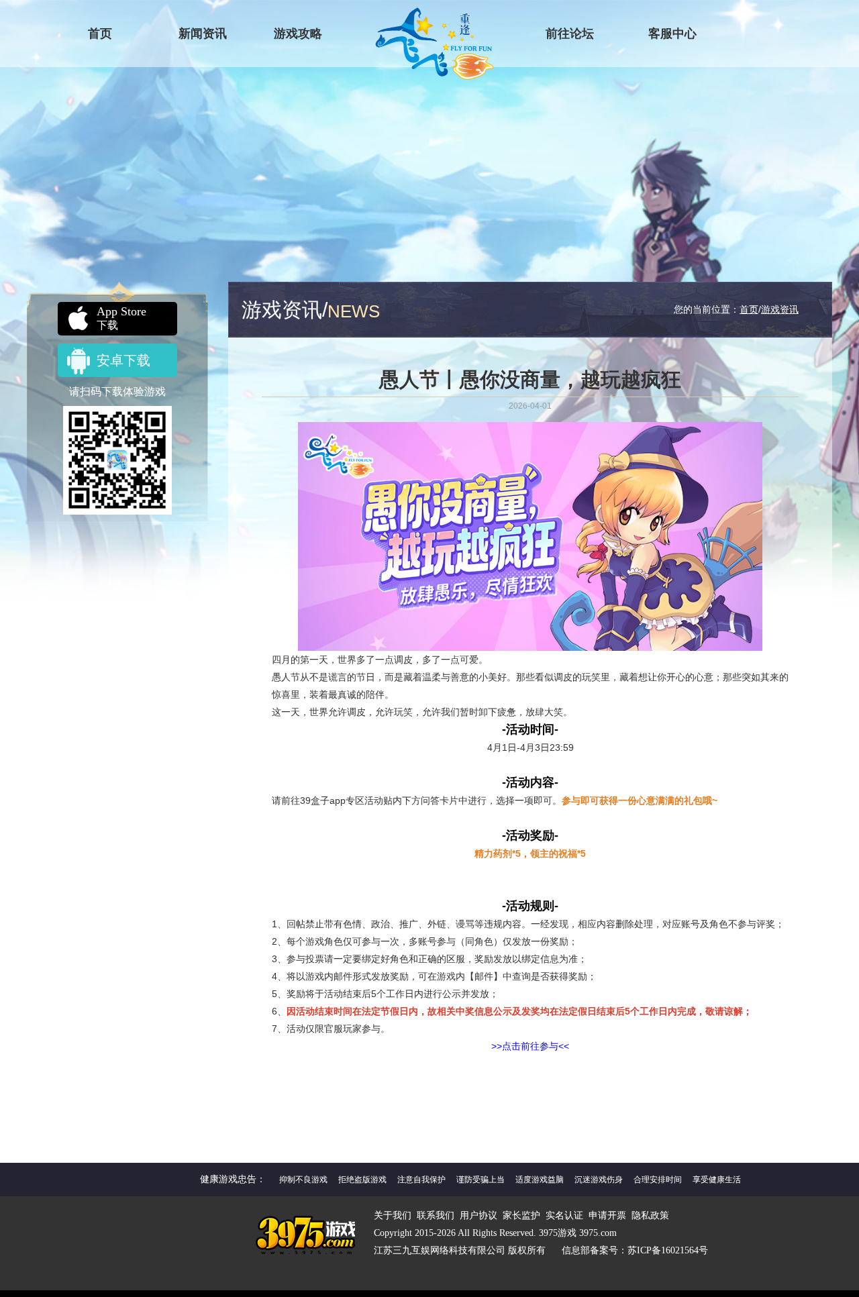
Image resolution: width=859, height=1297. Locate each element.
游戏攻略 (298, 33)
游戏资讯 (780, 309)
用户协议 (478, 1215)
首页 (100, 33)
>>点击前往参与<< (530, 1046)
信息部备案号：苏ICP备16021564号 (635, 1250)
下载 (121, 318)
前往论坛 (570, 33)
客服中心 (672, 33)
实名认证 (564, 1215)
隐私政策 (650, 1215)
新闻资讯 (203, 33)
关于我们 (392, 1215)
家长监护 (521, 1215)
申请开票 (607, 1215)
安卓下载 (123, 360)
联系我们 (435, 1215)
